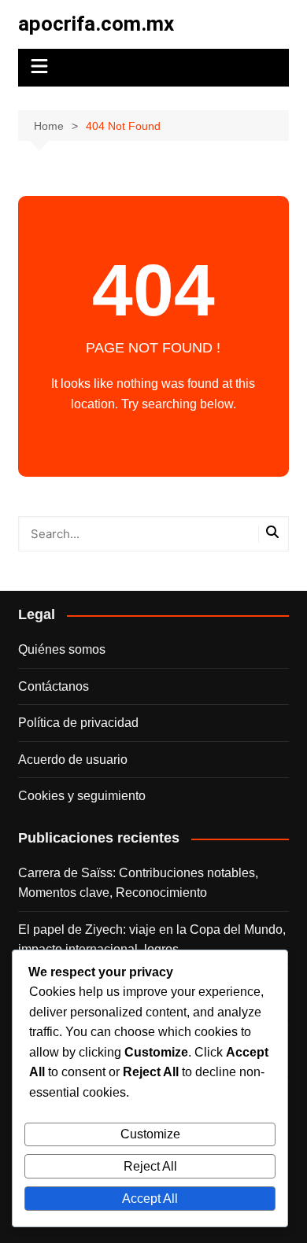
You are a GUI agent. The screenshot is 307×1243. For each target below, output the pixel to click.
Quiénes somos (61, 649)
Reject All (150, 1166)
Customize (150, 1134)
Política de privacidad (78, 722)
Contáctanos (53, 686)
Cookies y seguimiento (82, 795)
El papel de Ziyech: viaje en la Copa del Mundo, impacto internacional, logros (152, 940)
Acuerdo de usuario (73, 759)
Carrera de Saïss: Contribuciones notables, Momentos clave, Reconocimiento (138, 883)
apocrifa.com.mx (96, 23)
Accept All (150, 1198)
